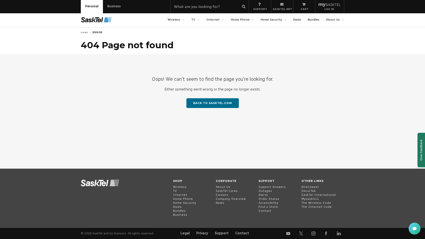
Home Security (271, 19)
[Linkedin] (338, 233)
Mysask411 (310, 199)
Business (114, 6)
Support (222, 233)
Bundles (313, 19)
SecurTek (308, 191)
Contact (242, 233)
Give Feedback (421, 150)
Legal (185, 233)
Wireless (174, 19)
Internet (213, 19)
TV (193, 19)
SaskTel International (318, 195)
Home (84, 32)
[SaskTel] (96, 19)
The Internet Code (316, 207)
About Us (333, 19)
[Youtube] (288, 233)
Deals (297, 19)
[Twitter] (300, 233)
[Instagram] (313, 233)
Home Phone (240, 19)
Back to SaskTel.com (212, 103)
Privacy (202, 233)
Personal (92, 6)
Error (97, 32)
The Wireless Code (316, 203)
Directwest (310, 187)
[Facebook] (326, 233)
